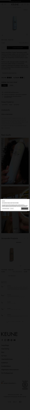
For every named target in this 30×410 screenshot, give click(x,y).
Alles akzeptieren (24, 208)
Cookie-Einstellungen (5, 208)
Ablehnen (12, 208)
